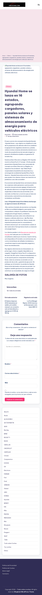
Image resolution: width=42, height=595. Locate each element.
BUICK (6, 441)
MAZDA (6, 514)
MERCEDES (7, 518)
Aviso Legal (6, 571)
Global (6, 488)
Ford (5, 481)
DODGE (6, 463)
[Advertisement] (21, 33)
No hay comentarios (13, 136)
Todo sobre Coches (10, 543)
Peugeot (6, 532)
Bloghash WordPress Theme (24, 592)
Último (8, 86)
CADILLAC (7, 445)
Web (6, 383)
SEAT (6, 536)
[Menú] (39, 4)
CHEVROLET (8, 448)
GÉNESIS (7, 485)
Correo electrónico (12, 373)
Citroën (6, 456)
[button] (14, 290)
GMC (5, 492)
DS (5, 467)
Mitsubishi (7, 525)
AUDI (5, 426)
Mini (5, 521)
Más (5, 510)
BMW (5, 434)
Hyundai (6, 499)
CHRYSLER (7, 452)
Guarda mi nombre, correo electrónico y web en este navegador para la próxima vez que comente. (21, 393)
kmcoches (12, 287)
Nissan (6, 529)
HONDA (6, 496)
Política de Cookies (8, 568)
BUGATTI (7, 437)
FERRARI (6, 474)
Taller (6, 540)
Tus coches (7, 547)
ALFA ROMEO (8, 419)
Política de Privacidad (9, 565)
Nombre (8, 364)
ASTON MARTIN (9, 423)
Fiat (5, 477)
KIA (5, 507)
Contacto (5, 574)
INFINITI (6, 503)
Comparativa (8, 459)
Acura (6, 415)
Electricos (7, 470)
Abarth (6, 412)
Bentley (6, 430)
